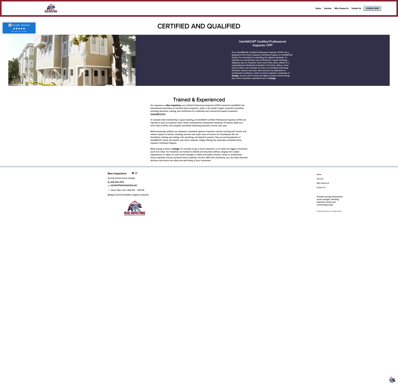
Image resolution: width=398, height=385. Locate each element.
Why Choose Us (323, 183)
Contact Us (321, 187)
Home (319, 174)
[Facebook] (133, 173)
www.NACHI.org (158, 114)
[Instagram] (136, 173)
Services (320, 179)
